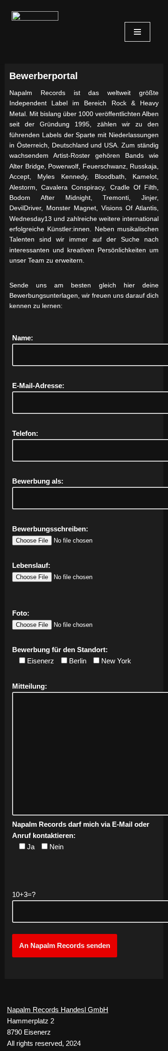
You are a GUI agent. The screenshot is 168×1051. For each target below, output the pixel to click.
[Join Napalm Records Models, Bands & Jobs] (37, 34)
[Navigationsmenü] (137, 32)
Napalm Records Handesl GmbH (57, 1010)
